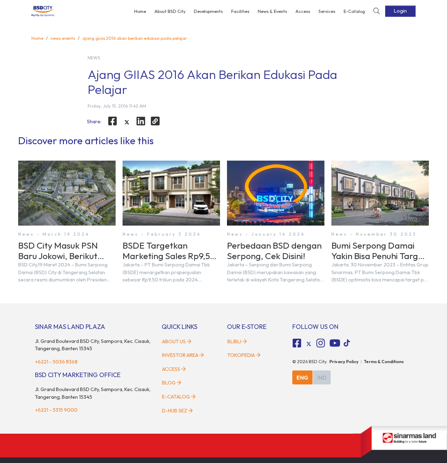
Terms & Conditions (384, 361)
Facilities (240, 11)
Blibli (234, 341)
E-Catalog (354, 11)
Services (326, 11)
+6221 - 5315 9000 (56, 410)
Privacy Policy (344, 361)
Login (400, 11)
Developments (208, 11)
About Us (174, 341)
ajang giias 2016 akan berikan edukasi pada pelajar (134, 38)
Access (302, 11)
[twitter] (126, 122)
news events (63, 38)
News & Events (272, 11)
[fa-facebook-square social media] (297, 343)
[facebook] (112, 121)
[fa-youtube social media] (334, 343)
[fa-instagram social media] (320, 343)
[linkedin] (141, 121)
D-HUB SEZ (175, 410)
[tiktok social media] (309, 344)
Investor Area (180, 355)
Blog (169, 383)
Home (140, 11)
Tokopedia (241, 355)
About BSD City (169, 11)
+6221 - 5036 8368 (56, 362)
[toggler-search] (376, 11)
